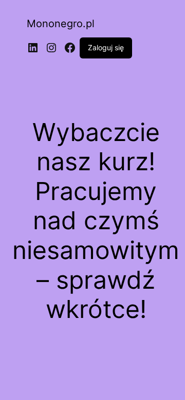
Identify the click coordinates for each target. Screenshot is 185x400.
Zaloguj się (106, 47)
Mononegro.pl (61, 23)
